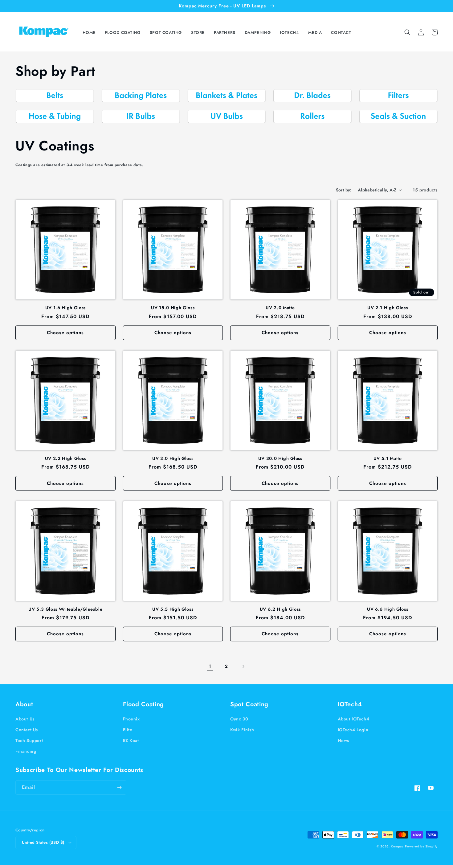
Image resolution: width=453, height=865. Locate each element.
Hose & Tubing (51, 132)
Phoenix (131, 719)
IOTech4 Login (353, 730)
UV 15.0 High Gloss (172, 307)
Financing (25, 751)
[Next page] (243, 666)
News (343, 740)
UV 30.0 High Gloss (280, 458)
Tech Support (29, 740)
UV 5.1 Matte (387, 458)
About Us (25, 719)
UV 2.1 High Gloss (387, 307)
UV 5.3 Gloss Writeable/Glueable (65, 609)
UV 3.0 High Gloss (172, 458)
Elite (128, 730)
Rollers (309, 132)
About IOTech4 (353, 719)
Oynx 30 (239, 719)
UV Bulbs (222, 132)
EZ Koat (131, 740)
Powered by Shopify (421, 846)
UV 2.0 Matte (280, 307)
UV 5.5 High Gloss (172, 609)
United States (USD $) (43, 842)
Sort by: (344, 190)
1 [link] (210, 666)
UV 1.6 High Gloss (65, 307)
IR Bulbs (137, 132)
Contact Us (26, 730)
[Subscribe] (119, 787)
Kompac (397, 846)
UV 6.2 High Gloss (280, 609)
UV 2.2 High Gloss (65, 458)
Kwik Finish (242, 730)
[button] (124, 33)
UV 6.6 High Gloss (387, 609)
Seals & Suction (395, 132)
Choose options (65, 332)
